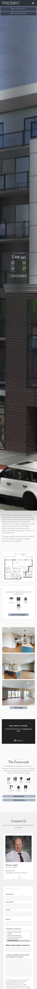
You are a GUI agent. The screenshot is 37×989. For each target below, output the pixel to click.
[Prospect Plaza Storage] (18, 937)
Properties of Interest (14, 929)
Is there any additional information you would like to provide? (17, 956)
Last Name (10, 902)
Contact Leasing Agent (18, 276)
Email (8, 910)
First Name (10, 894)
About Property (19, 796)
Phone (8, 919)
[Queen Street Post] (18, 939)
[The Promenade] (18, 940)
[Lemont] (18, 934)
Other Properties (19, 800)
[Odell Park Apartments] (18, 935)
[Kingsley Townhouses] (18, 932)
